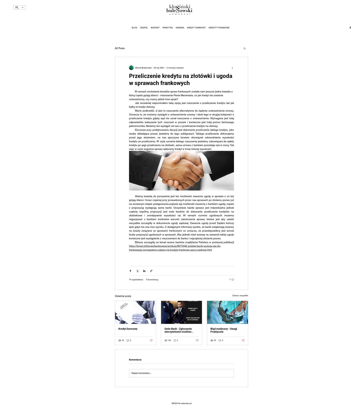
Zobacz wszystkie (240, 295)
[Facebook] (350, 27)
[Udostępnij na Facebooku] (130, 271)
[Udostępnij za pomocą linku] (151, 271)
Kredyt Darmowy (127, 328)
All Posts (120, 48)
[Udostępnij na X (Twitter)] (137, 271)
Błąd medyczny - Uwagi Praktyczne (223, 330)
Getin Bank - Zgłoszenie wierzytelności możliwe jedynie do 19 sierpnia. (178, 330)
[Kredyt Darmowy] (135, 312)
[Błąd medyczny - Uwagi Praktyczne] (227, 312)
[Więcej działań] (232, 67)
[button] (244, 48)
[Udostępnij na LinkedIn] (144, 271)
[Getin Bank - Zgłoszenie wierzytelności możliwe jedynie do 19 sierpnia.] (181, 312)
